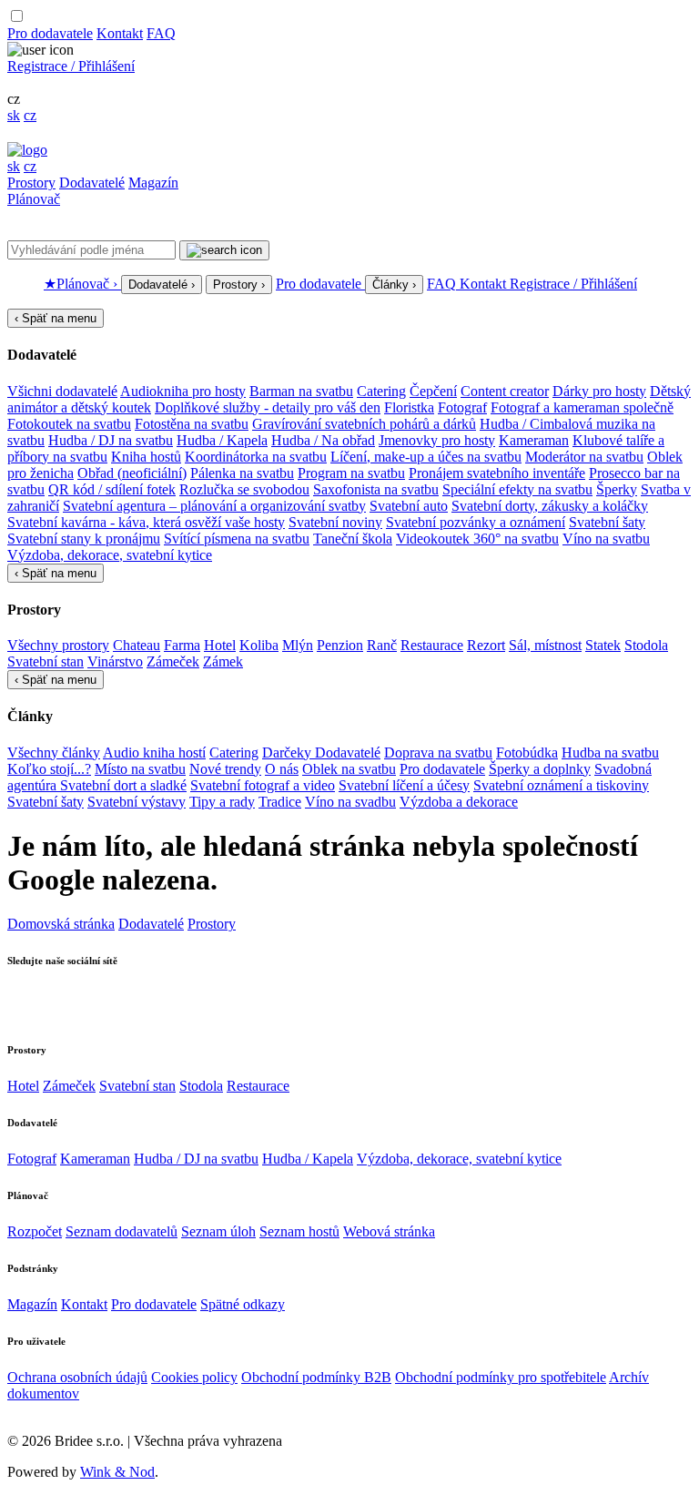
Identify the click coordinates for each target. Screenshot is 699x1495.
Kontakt (119, 33)
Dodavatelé (92, 182)
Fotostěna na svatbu (191, 424)
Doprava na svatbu (438, 752)
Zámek (223, 661)
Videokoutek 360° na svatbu (477, 538)
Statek (603, 645)
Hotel (220, 645)
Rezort (486, 645)
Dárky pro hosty (599, 391)
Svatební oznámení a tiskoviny (561, 785)
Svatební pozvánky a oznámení (475, 522)
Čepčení (433, 391)
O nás (282, 769)
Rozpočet (34, 1231)
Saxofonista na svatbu (376, 489)
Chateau (136, 645)
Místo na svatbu (140, 769)
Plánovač (33, 199)
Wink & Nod (117, 1472)
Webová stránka (389, 1231)
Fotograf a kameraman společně (582, 407)
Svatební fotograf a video (262, 785)
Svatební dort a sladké (123, 785)
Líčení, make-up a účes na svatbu (426, 456)
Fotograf (462, 407)
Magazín (153, 182)
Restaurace (431, 645)
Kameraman (534, 440)
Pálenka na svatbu (242, 473)
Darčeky (288, 752)
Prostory (31, 182)
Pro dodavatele (50, 33)
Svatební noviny (335, 522)
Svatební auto (409, 506)
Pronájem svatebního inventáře (497, 473)
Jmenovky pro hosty (437, 440)
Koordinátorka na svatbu (256, 456)
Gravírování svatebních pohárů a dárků (364, 424)
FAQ (161, 33)
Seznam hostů (299, 1231)
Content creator (505, 391)
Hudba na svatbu (610, 752)
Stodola (646, 645)
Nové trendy (225, 769)
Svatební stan (45, 661)
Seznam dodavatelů (121, 1231)
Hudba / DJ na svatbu (110, 440)
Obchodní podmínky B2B (316, 1377)
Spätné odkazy (242, 1304)
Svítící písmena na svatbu (236, 538)
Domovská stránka (61, 923)
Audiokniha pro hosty (183, 391)
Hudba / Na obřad (323, 440)
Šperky (616, 489)
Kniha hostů (146, 456)
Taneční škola (352, 538)
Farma (182, 645)
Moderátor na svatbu (584, 456)
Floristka (409, 407)
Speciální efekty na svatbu (517, 489)
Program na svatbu (351, 473)
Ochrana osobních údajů (77, 1377)
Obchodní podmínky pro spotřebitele (500, 1377)
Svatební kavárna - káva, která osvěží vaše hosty (146, 522)
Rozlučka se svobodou (244, 489)
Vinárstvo (115, 661)
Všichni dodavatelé (62, 391)
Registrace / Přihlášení (71, 66)
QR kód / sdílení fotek (112, 489)
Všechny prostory (58, 645)
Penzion (340, 645)
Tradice (279, 801)
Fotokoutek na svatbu (69, 424)
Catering (381, 391)
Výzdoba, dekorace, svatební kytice (109, 555)
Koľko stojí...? (49, 769)
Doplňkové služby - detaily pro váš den (267, 407)
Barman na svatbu (301, 391)
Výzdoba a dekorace (459, 801)
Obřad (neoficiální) (132, 473)
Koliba (259, 645)
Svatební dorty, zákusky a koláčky (549, 506)
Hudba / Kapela (222, 440)
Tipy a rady (222, 801)
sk (13, 115)
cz (30, 115)
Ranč (382, 645)
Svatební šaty (607, 522)
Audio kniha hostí (154, 752)
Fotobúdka (527, 752)
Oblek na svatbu (349, 769)
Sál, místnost (545, 645)
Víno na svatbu (606, 538)
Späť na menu (55, 318)
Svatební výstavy (136, 801)
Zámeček (173, 661)
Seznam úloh (218, 1231)
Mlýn (297, 645)
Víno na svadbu (350, 801)
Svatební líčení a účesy (404, 785)
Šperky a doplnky (540, 769)
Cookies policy (194, 1377)
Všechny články (53, 752)
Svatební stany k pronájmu (83, 538)
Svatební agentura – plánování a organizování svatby (214, 506)
